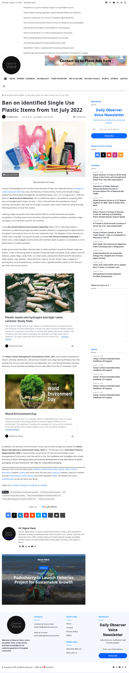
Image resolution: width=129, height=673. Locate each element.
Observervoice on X (100, 285)
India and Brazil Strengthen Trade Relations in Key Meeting (47, 28)
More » (21, 542)
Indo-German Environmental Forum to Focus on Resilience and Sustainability (54, 23)
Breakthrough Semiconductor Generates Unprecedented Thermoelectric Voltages (56, 53)
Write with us (71, 653)
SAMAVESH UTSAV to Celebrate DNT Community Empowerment (49, 48)
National (17, 95)
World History (15, 475)
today (54, 475)
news (55, 469)
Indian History (27, 475)
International (47, 469)
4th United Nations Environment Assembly (24, 492)
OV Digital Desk (12, 117)
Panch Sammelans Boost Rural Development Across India (46, 38)
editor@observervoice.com (49, 635)
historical (56, 472)
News (12, 79)
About (68, 624)
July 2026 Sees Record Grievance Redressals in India (44, 43)
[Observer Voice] (11, 65)
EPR (64, 492)
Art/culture (6, 472)
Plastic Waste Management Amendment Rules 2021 (44, 495)
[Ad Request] (86, 65)
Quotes (124, 79)
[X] (25, 546)
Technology (43, 79)
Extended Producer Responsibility (14, 495)
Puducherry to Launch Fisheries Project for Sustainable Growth (48, 8)
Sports (105, 79)
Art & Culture (76, 79)
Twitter (15, 485)
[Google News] (49, 507)
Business (30, 79)
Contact (69, 628)
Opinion (20, 79)
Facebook (33, 485)
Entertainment (8, 479)
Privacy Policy (72, 632)
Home (6, 95)
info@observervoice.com (48, 627)
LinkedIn (43, 485)
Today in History (59, 79)
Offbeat (114, 79)
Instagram (23, 485)
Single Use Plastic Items (46, 499)
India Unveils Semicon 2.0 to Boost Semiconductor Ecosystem (48, 33)
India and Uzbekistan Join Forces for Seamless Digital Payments (49, 18)
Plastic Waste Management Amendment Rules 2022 (19, 499)
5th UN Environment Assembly (50, 492)
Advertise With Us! (73, 649)
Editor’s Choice (92, 79)
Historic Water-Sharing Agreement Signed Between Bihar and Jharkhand (52, 13)
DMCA (69, 635)
